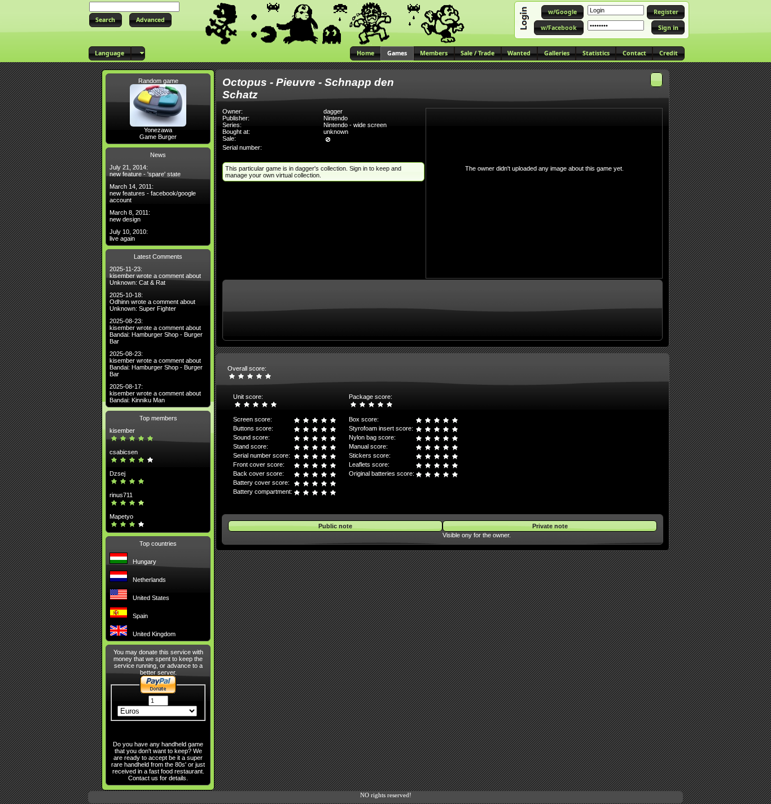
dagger (333, 111)
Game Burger (158, 136)
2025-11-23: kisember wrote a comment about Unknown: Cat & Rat (155, 276)
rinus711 (121, 495)
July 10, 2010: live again (128, 235)
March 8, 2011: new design (129, 216)
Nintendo (335, 118)
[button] (105, 20)
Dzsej (117, 473)
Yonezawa (158, 130)
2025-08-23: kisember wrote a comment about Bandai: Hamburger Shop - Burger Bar (156, 331)
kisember (122, 430)
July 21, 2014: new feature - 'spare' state (145, 170)
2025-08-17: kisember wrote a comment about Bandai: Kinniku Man (155, 393)
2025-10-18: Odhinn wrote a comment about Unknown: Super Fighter (152, 302)
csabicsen (123, 452)
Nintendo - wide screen (355, 124)
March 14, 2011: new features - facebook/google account (152, 193)
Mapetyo (121, 516)
